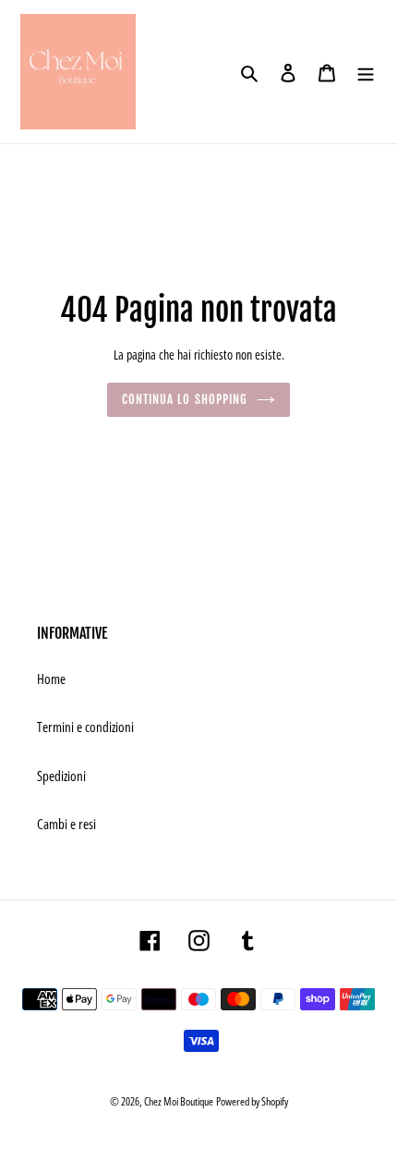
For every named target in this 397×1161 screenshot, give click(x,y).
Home (51, 678)
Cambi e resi (66, 823)
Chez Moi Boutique (178, 1101)
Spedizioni (61, 775)
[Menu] (365, 72)
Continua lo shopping (184, 399)
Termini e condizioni (85, 726)
